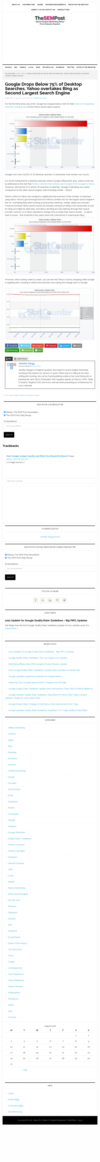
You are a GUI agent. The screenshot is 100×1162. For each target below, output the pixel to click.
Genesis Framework (58, 1120)
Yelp (10, 1011)
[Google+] (14, 364)
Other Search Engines (18, 894)
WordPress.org (15, 1112)
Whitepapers (14, 992)
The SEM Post (50, 20)
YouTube (12, 1017)
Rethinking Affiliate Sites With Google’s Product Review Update (38, 664)
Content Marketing (17, 771)
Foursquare (13, 814)
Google (30, 395)
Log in (11, 1093)
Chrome (12, 764)
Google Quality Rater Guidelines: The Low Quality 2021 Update (38, 658)
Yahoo (37, 395)
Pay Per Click (14, 900)
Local (10, 875)
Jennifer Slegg (26, 363)
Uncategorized (15, 968)
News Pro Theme (40, 1120)
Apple (11, 740)
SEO (10, 925)
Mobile (11, 881)
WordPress (71, 1120)
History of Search (16, 844)
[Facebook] (11, 364)
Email (10, 795)
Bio (9, 359)
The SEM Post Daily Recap (18, 415)
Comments (15, 1105)
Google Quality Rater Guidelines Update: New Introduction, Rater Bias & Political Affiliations (51, 688)
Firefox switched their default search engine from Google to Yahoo (63, 184)
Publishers (12, 912)
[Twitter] (8, 364)
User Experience (16, 974)
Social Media (14, 937)
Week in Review (15, 986)
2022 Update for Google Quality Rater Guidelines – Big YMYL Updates (46, 620)
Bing (17, 395)
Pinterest (12, 906)
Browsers (12, 758)
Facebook (13, 801)
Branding (12, 752)
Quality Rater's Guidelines (20, 838)
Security (12, 918)
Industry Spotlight (16, 851)
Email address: (10, 421)
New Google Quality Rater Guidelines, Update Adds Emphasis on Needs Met (44, 670)
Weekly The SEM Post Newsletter (21, 412)
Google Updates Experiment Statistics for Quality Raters (35, 676)
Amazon (12, 734)
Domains (12, 783)
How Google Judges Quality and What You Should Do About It (37, 456)
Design (11, 777)
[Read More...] (11, 628)
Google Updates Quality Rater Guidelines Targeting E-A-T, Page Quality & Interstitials (48, 710)
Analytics (12, 826)
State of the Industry (17, 943)
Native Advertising (16, 888)
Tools (10, 955)
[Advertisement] (50, 45)
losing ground (20, 107)
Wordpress (13, 999)
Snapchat (12, 931)
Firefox (23, 395)
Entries (13, 1099)
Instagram (12, 857)
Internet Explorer (16, 863)
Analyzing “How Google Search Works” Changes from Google (37, 682)
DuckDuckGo (14, 789)
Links (10, 869)
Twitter (11, 962)
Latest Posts (22, 359)
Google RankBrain (16, 832)
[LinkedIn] (11, 368)
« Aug (24, 1070)
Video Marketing (16, 980)
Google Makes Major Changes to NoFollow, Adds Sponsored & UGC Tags (43, 704)
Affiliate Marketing (16, 727)
